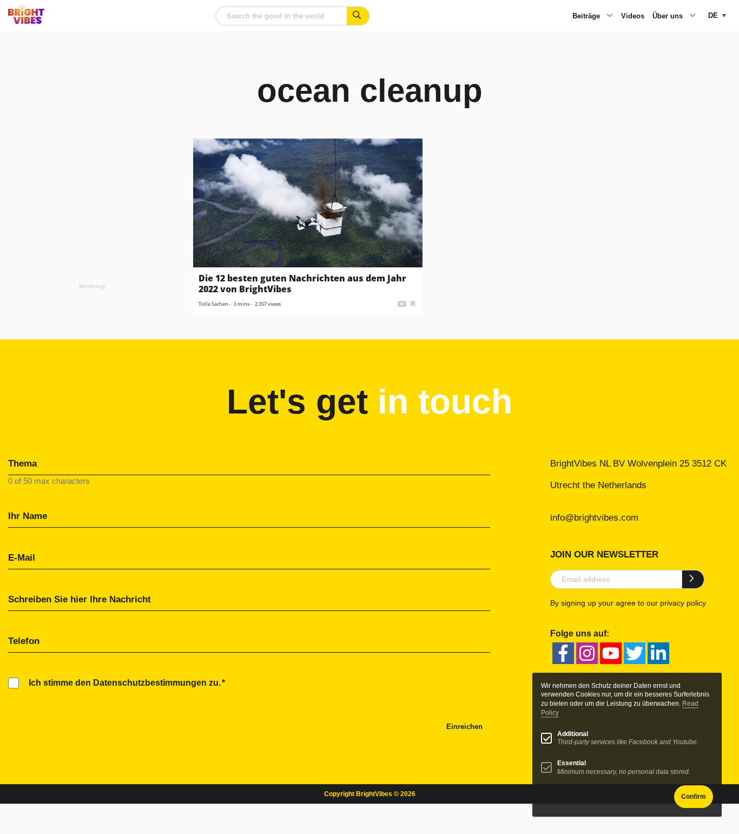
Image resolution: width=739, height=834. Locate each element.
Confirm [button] (693, 796)
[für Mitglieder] (412, 302)
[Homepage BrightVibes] (26, 20)
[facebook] (563, 653)
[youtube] (611, 653)
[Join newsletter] (693, 579)
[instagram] (587, 653)
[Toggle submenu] (609, 16)
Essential (571, 763)
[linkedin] (658, 653)
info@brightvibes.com (594, 518)
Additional (572, 734)
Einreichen (464, 727)
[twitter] (634, 653)
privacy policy (683, 603)
